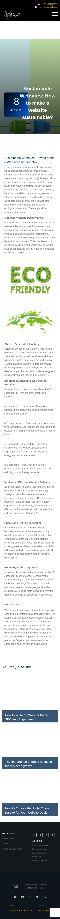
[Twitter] (52, 835)
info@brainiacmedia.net (47, 7)
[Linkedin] (40, 835)
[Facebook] (34, 835)
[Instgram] (46, 835)
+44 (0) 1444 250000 (49, 4)
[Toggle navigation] (55, 14)
